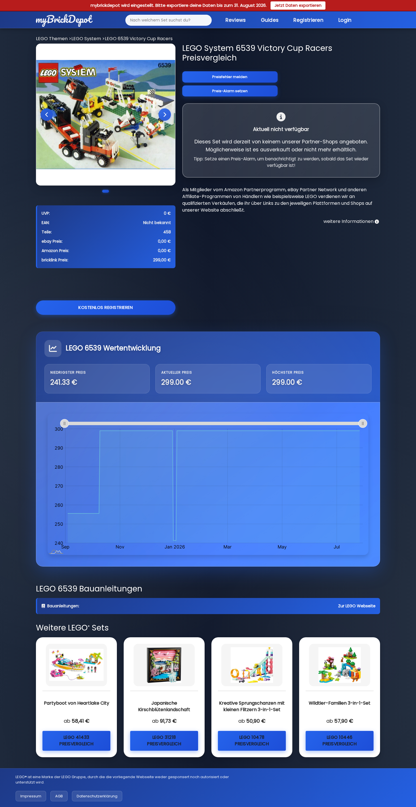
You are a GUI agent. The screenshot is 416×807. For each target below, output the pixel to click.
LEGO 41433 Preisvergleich (76, 740)
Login (345, 20)
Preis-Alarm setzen (230, 91)
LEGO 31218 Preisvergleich (164, 740)
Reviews (236, 20)
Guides (270, 20)
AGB (59, 796)
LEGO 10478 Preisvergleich (252, 740)
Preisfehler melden (229, 76)
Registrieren (308, 20)
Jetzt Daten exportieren (298, 5)
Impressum (30, 796)
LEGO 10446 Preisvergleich (340, 740)
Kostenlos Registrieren (105, 307)
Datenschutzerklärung (97, 796)
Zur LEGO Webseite (357, 606)
